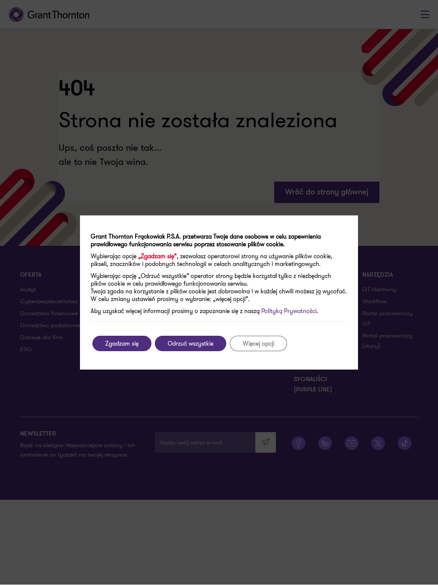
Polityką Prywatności (289, 311)
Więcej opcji (258, 343)
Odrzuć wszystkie (190, 343)
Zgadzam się (122, 343)
